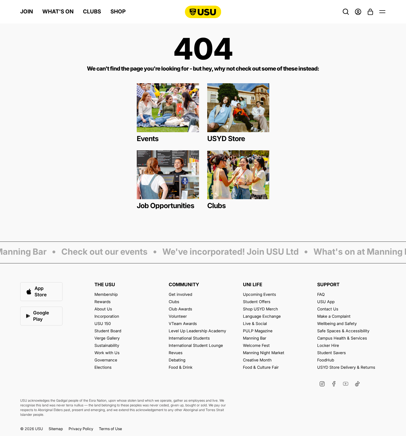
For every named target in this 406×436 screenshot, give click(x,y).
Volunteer (178, 316)
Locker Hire (328, 346)
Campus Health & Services (342, 338)
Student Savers (331, 353)
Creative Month (257, 360)
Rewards (102, 302)
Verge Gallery (107, 338)
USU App (326, 302)
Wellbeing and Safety (337, 324)
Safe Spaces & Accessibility (343, 331)
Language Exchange (262, 316)
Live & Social (255, 324)
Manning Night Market (263, 353)
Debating (177, 360)
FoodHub (325, 360)
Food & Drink (180, 367)
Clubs (92, 11)
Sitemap (56, 428)
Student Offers (256, 302)
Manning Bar (254, 338)
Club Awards (180, 309)
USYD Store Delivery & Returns (346, 367)
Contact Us (327, 309)
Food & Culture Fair (261, 367)
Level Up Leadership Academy (197, 331)
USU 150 (102, 324)
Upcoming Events (259, 295)
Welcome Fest (256, 346)
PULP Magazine (258, 331)
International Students (189, 338)
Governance (105, 360)
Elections (103, 367)
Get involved (180, 295)
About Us (103, 309)
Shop (118, 11)
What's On (58, 11)
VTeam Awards (183, 324)
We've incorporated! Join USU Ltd (226, 252)
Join (26, 11)
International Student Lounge (196, 346)
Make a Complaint (334, 316)
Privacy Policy (81, 428)
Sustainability (106, 346)
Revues (176, 353)
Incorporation (106, 316)
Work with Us (107, 353)
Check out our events (100, 252)
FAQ (321, 295)
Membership (106, 295)
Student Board (107, 331)
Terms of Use (110, 428)
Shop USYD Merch (260, 309)
